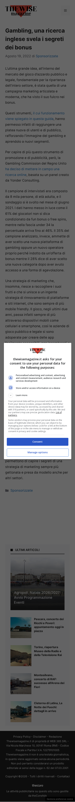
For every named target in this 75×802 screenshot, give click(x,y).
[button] (37, 395)
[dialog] (37, 401)
